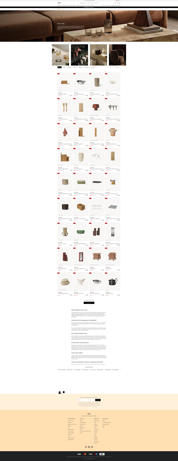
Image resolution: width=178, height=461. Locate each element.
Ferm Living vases (70, 369)
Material (80, 67)
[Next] (120, 370)
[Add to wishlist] (70, 95)
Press (103, 427)
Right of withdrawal (71, 439)
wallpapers (73, 314)
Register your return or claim (72, 424)
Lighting (78, 5)
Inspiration (119, 5)
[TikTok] (92, 447)
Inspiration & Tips (96, 420)
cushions (72, 356)
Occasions (95, 432)
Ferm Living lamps (108, 369)
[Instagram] (89, 447)
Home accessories (65, 5)
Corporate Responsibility (106, 422)
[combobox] (118, 0)
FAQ (68, 427)
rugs (100, 313)
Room (95, 434)
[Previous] (57, 370)
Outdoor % (92, 5)
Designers (93, 67)
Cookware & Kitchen (83, 422)
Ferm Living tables (77, 369)
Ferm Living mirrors (100, 369)
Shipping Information (71, 429)
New (103, 5)
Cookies (69, 436)
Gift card (81, 432)
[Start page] (59, 3)
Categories (69, 67)
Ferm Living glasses (115, 369)
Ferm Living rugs (92, 369)
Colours (75, 67)
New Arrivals (96, 429)
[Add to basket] (71, 95)
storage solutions (103, 348)
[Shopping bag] (119, 3)
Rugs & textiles (83, 5)
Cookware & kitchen (72, 5)
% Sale (95, 427)
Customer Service (70, 420)
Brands (109, 5)
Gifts (106, 5)
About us (104, 420)
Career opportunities (106, 424)
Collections (86, 67)
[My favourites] (117, 3)
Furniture (87, 5)
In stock (64, 67)
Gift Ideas (95, 436)
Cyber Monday (96, 441)
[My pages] (115, 3)
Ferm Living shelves (85, 369)
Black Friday (96, 439)
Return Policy (70, 422)
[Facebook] (85, 447)
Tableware (59, 5)
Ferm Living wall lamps (61, 369)
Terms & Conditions (71, 432)
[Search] (81, 3)
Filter (60, 67)
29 (90, 305)
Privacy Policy (70, 434)
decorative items (78, 314)
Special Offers (113, 5)
